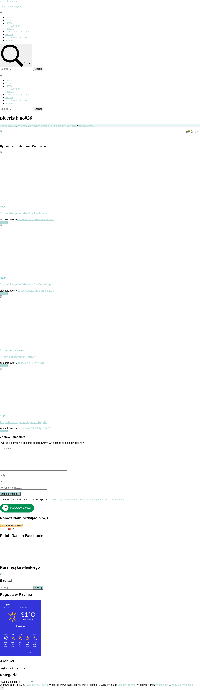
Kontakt (9, 40)
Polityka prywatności (182, 684)
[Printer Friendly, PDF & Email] (192, 132)
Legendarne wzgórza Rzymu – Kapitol (23, 422)
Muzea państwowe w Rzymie (17, 357)
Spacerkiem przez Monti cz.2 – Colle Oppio (26, 284)
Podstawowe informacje (18, 31)
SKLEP (9, 34)
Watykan (15, 26)
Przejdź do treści (9, 1)
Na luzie (9, 28)
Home (8, 17)
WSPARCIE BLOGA (16, 37)
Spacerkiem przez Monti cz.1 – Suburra (24, 213)
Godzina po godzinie (15, 653)
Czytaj (3, 222)
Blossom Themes (127, 684)
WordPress (162, 684)
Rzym (8, 23)
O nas (8, 20)
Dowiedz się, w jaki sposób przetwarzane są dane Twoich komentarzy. (87, 499)
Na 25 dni (30, 653)
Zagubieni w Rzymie (11, 6)
